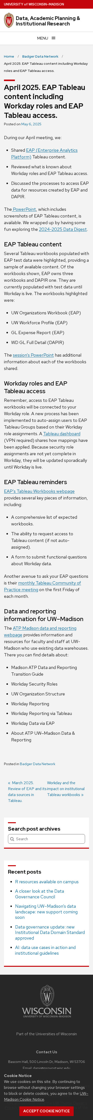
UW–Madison (34, 4)
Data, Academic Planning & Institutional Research (48, 21)
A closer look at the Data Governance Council (39, 894)
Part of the (46, 1034)
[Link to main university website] (46, 1018)
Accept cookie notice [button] (46, 1111)
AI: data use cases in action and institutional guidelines (45, 950)
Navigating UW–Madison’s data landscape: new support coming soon (46, 911)
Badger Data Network (37, 763)
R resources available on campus (47, 881)
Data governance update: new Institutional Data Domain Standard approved (50, 932)
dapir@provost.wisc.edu (51, 1068)
